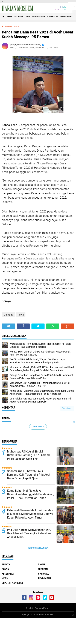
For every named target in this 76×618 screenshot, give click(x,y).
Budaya (6, 564)
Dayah (41, 564)
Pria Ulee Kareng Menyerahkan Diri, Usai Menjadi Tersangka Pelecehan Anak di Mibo (29, 533)
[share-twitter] (38, 326)
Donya (5, 569)
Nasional (43, 573)
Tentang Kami (41, 608)
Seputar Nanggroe (35, 16)
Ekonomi (18, 16)
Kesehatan (52, 16)
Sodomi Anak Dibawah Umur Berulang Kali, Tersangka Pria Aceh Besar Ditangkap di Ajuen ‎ (29, 474)
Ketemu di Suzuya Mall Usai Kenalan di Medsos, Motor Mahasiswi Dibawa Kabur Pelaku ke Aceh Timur (30, 514)
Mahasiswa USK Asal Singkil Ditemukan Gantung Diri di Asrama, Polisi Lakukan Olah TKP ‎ (29, 455)
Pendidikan (66, 16)
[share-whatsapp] (52, 326)
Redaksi (29, 608)
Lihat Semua (38, 426)
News (9, 16)
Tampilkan (66, 408)
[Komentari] (67, 326)
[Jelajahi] (72, 5)
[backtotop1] (73, 614)
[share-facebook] (23, 326)
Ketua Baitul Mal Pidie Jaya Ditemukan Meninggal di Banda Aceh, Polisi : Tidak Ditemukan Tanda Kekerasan (30, 496)
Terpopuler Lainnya (38, 548)
